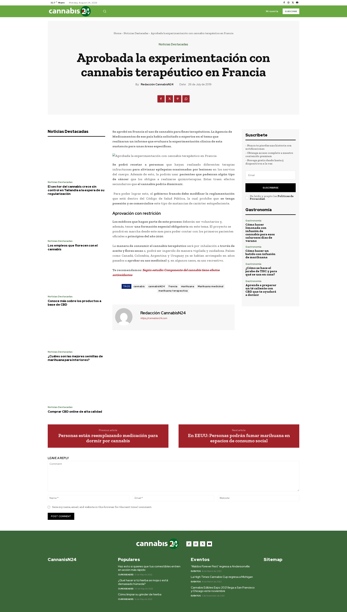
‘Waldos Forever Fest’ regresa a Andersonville (220, 566)
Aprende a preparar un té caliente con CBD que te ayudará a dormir (260, 290)
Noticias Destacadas (136, 33)
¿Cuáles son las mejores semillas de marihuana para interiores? (75, 358)
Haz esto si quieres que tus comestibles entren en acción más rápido (149, 568)
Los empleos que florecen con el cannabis (73, 247)
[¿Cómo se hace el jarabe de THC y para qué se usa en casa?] (288, 269)
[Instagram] (288, 3)
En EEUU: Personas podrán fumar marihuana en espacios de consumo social (239, 438)
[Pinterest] (177, 98)
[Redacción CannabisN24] (126, 317)
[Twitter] (293, 3)
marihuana (187, 286)
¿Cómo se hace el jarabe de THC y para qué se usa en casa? (261, 271)
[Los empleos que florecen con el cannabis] (76, 218)
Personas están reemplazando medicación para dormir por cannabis (108, 438)
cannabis (139, 286)
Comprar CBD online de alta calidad (75, 412)
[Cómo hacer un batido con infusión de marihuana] (288, 252)
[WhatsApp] (186, 98)
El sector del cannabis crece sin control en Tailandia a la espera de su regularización (76, 190)
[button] (104, 11)
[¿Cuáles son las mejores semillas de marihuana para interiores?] (76, 329)
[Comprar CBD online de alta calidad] (76, 384)
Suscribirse (271, 187)
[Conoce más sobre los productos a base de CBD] (76, 274)
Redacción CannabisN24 (157, 84)
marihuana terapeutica (173, 290)
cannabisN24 (156, 286)
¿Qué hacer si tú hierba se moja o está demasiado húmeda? (143, 582)
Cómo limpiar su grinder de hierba (139, 594)
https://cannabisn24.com (153, 318)
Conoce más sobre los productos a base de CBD (74, 303)
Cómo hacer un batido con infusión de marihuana (260, 254)
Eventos (196, 571)
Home (117, 33)
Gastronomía (253, 220)
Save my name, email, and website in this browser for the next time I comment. (102, 507)
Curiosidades (126, 574)
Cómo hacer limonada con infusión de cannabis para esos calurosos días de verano (260, 232)
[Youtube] (297, 3)
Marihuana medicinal (210, 286)
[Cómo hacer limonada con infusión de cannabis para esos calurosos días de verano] (288, 226)
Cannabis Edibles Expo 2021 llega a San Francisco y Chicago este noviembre (223, 589)
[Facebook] (284, 3)
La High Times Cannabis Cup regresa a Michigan (222, 577)
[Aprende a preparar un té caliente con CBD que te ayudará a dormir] (288, 287)
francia (172, 286)
